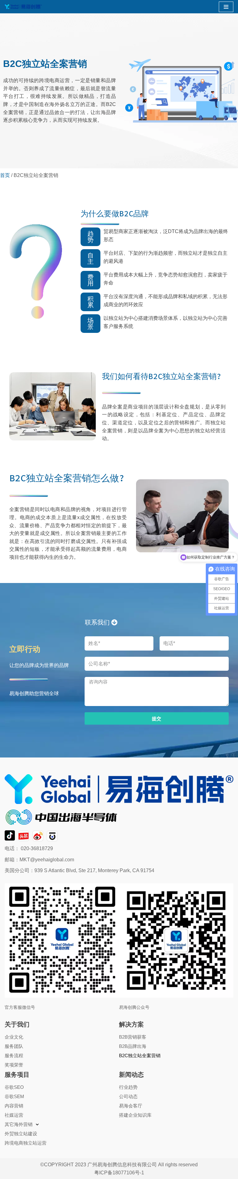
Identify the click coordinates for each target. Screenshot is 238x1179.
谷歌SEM (14, 1096)
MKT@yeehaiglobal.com (47, 859)
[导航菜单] (226, 7)
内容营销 (14, 1105)
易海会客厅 (130, 1105)
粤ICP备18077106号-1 (119, 1172)
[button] (90, 236)
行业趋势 (128, 1087)
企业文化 (14, 1037)
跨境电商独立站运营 (25, 1143)
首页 (5, 175)
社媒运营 (14, 1115)
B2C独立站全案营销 (140, 1055)
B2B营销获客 (132, 1037)
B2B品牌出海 (132, 1046)
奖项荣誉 (14, 1064)
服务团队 (14, 1046)
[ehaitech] (23, 6)
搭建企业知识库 (135, 1115)
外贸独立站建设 (21, 1133)
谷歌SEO (14, 1087)
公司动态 (128, 1096)
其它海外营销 (19, 1124)
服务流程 (14, 1055)
